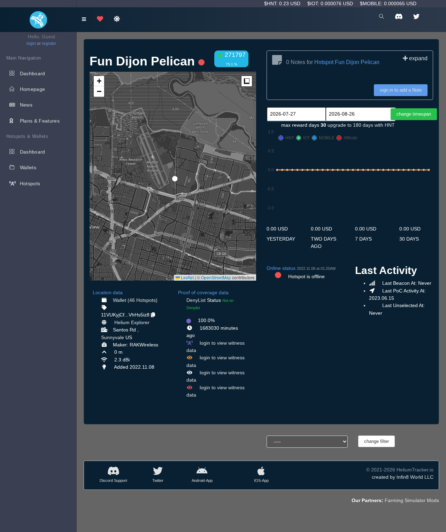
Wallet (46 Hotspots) (135, 300)
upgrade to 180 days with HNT (361, 125)
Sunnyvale (112, 337)
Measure (246, 81)
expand (418, 58)
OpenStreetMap (216, 277)
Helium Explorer (131, 322)
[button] (172, 175)
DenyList (196, 300)
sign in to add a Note (401, 90)
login (31, 43)
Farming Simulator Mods (412, 500)
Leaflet (187, 277)
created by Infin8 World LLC (402, 477)
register (49, 43)
